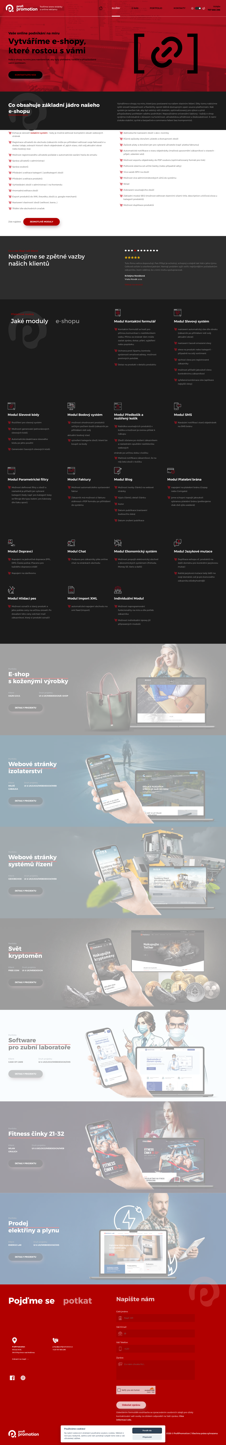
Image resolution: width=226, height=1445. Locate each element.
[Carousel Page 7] (144, 250)
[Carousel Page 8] (148, 250)
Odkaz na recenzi (41, 288)
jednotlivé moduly (41, 221)
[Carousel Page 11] (157, 250)
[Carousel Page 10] (154, 250)
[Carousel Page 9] (151, 250)
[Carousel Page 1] (126, 250)
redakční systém (39, 133)
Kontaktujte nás (25, 73)
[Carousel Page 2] (129, 250)
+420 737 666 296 (58, 1349)
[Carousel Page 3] (132, 250)
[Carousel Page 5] (138, 250)
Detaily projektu (25, 707)
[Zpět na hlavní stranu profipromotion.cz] (21, 8)
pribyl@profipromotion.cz (62, 1346)
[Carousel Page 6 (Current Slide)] (141, 250)
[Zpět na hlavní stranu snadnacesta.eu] (23, 1433)
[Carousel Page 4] (135, 250)
